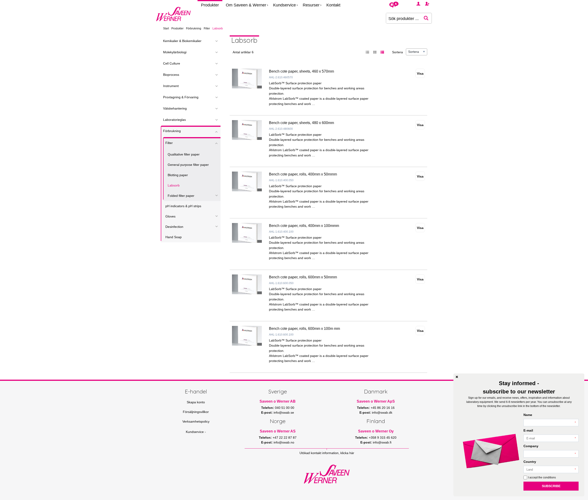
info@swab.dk (382, 412)
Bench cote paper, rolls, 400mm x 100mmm (304, 226)
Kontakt (333, 5)
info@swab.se (284, 412)
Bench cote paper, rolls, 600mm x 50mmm (303, 277)
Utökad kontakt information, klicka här (327, 453)
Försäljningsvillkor (196, 412)
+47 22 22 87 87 (285, 437)
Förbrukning (193, 28)
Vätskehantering (175, 108)
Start (166, 28)
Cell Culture (171, 63)
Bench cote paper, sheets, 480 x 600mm (301, 123)
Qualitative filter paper (184, 154)
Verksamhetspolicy (195, 421)
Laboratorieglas (174, 119)
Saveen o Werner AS (278, 431)
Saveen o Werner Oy (376, 431)
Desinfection (174, 227)
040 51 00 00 (284, 408)
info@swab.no (284, 442)
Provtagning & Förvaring (180, 97)
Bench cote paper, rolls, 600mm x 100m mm (304, 329)
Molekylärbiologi (175, 52)
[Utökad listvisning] (382, 52)
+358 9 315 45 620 (382, 437)
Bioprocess (171, 74)
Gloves (170, 216)
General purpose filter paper (188, 165)
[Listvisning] (367, 52)
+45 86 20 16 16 (383, 408)
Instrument (171, 86)
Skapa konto (196, 402)
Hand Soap (173, 237)
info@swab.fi (382, 442)
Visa (420, 73)
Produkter (210, 5)
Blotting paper (178, 175)
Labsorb (174, 185)
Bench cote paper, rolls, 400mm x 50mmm (303, 174)
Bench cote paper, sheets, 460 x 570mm (301, 71)
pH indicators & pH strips (183, 206)
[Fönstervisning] (375, 52)
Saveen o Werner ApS (376, 401)
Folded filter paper (181, 196)
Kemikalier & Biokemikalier (182, 41)
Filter (207, 28)
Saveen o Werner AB (278, 401)
